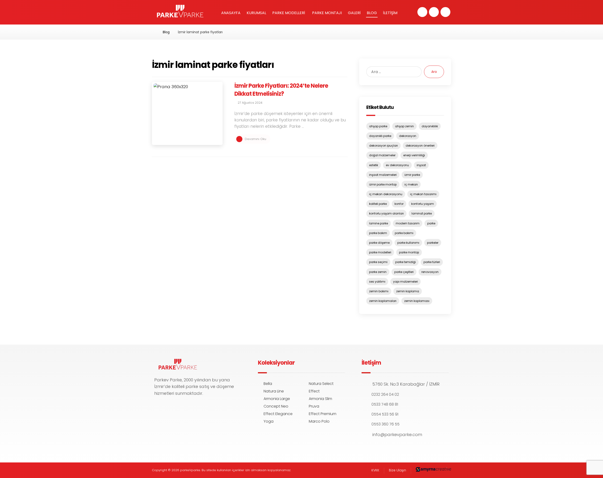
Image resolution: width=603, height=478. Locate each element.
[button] (422, 12)
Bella (268, 383)
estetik (373, 165)
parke (431, 223)
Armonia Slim (320, 398)
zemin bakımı (378, 291)
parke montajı (409, 252)
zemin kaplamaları (382, 301)
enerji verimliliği (414, 155)
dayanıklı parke (380, 136)
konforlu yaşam (422, 204)
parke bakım (378, 233)
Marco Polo (319, 421)
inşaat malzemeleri (383, 175)
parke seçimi (378, 262)
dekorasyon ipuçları (383, 146)
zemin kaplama (407, 291)
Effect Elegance (278, 413)
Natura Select (321, 383)
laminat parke (422, 213)
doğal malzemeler (382, 155)
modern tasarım (408, 223)
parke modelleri (380, 252)
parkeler (432, 243)
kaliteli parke (378, 204)
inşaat (421, 165)
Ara (434, 71)
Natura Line (274, 391)
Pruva (314, 406)
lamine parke (378, 223)
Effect (314, 391)
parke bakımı (404, 233)
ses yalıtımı (377, 282)
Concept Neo (276, 406)
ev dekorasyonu (397, 165)
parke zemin (378, 272)
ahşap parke (378, 126)
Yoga (268, 421)
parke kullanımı (408, 243)
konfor (399, 204)
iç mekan (411, 184)
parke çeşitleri (404, 272)
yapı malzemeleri (405, 282)
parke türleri (432, 262)
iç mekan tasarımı (423, 194)
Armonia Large (277, 398)
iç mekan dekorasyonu (385, 194)
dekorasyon (407, 136)
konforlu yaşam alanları (386, 213)
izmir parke (412, 175)
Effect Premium (322, 413)
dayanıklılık (430, 126)
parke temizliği (405, 262)
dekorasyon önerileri (420, 146)
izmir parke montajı (383, 184)
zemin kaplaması (416, 301)
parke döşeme (379, 243)
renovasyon (430, 272)
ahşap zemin (404, 126)
